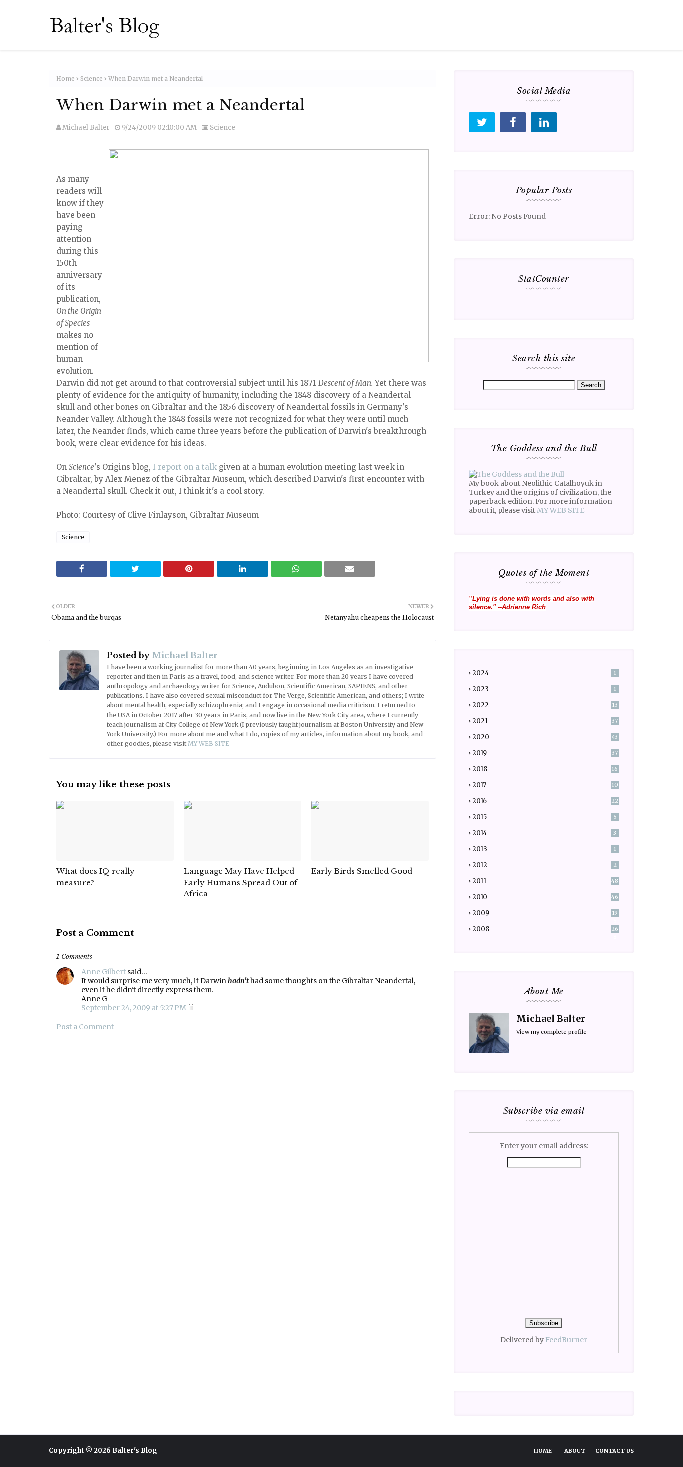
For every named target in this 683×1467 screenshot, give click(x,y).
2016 (545, 801)
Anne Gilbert (104, 972)
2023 (544, 689)
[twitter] (482, 122)
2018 (545, 769)
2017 (545, 785)
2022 (545, 705)
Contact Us (615, 1451)
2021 (545, 721)
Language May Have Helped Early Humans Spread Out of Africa (241, 882)
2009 (545, 913)
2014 (544, 833)
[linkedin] (544, 122)
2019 (545, 753)
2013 (544, 849)
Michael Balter (86, 128)
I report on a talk (185, 467)
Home (65, 78)
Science (91, 78)
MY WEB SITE (209, 744)
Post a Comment (85, 1027)
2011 (545, 881)
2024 (544, 673)
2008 (545, 929)
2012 (544, 865)
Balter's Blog (135, 1450)
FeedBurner (567, 1340)
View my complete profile (551, 1032)
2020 (545, 737)
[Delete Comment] (191, 1008)
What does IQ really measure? (95, 877)
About (575, 1451)
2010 (545, 897)
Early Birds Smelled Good (362, 871)
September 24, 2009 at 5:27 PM (135, 1008)
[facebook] (513, 122)
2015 (544, 817)
